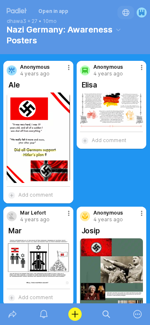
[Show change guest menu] (142, 12)
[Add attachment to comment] (11, 195)
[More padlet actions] (137, 314)
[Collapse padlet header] (118, 29)
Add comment (35, 195)
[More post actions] (63, 71)
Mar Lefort (33, 213)
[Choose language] (126, 12)
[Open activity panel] (43, 314)
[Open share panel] (12, 314)
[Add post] (74, 314)
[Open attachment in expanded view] (38, 137)
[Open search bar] (106, 314)
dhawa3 (16, 21)
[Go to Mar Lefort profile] (12, 216)
